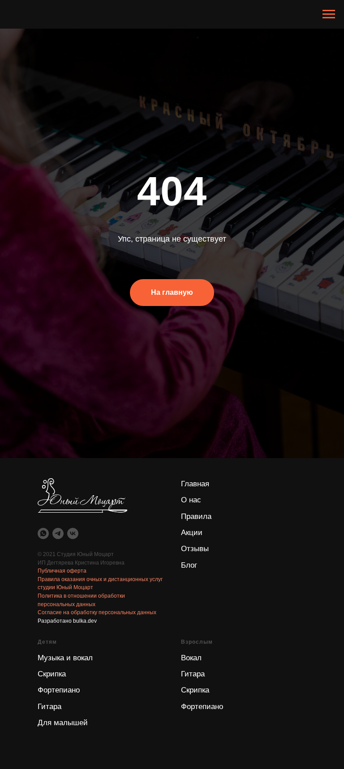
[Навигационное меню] (328, 14)
